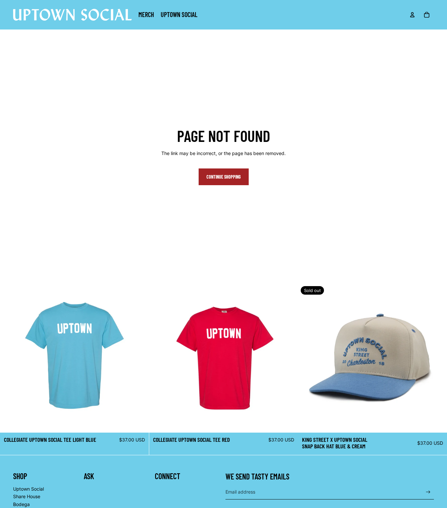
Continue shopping (223, 177)
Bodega (21, 504)
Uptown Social (28, 489)
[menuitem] (146, 15)
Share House (26, 496)
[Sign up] (428, 492)
